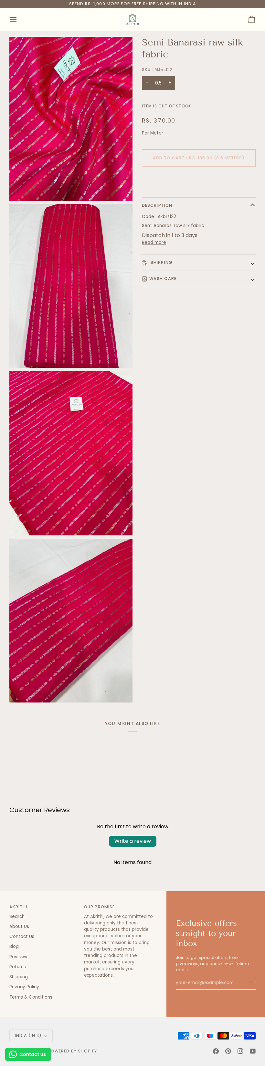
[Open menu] (19, 19)
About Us (19, 926)
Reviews (18, 957)
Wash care (162, 278)
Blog (14, 946)
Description (157, 205)
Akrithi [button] (18, 907)
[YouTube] (253, 1051)
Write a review (132, 841)
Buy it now (199, 180)
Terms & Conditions (30, 997)
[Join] (250, 982)
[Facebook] (216, 1051)
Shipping (161, 262)
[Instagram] (240, 1051)
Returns (17, 967)
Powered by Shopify (72, 1051)
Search (17, 916)
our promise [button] (99, 907)
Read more (154, 242)
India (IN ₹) (28, 1035)
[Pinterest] (228, 1051)
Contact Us (21, 936)
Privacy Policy (24, 987)
